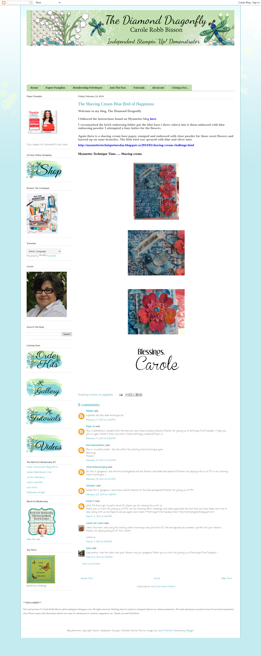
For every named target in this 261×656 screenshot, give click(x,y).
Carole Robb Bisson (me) (39, 472)
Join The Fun (118, 87)
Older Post (226, 578)
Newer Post (87, 578)
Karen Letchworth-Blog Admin (42, 467)
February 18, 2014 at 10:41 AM (101, 479)
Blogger (190, 630)
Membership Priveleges (87, 87)
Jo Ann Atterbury (36, 477)
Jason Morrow (164, 630)
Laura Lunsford (34, 482)
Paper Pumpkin (55, 87)
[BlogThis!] (130, 395)
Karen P (90, 501)
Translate (51, 256)
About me (158, 87)
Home (34, 87)
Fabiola (89, 411)
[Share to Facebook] (137, 395)
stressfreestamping (96, 467)
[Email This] (127, 395)
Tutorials (139, 87)
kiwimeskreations (95, 445)
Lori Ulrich (32, 487)
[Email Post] (120, 395)
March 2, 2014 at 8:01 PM (99, 516)
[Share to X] (134, 395)
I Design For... (180, 87)
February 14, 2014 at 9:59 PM (101, 438)
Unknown (91, 485)
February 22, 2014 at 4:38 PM (101, 494)
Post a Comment (91, 564)
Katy (88, 548)
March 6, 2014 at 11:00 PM (99, 557)
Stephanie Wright (36, 492)
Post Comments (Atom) (163, 586)
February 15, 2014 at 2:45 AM (101, 460)
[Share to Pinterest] (140, 395)
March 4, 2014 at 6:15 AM (99, 541)
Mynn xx (90, 426)
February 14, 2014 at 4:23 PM (100, 420)
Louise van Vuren (95, 523)
